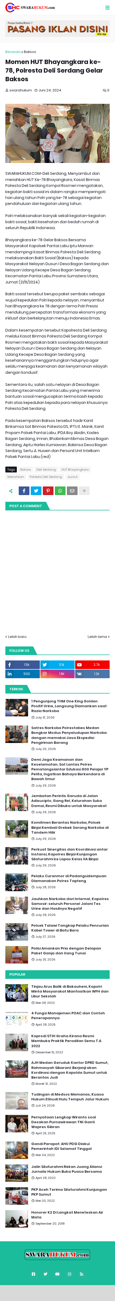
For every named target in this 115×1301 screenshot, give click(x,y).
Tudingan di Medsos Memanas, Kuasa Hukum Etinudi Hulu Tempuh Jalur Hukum (70, 1097)
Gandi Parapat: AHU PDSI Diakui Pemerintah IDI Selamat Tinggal (61, 1146)
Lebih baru (17, 636)
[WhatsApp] (60, 490)
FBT (89, 1291)
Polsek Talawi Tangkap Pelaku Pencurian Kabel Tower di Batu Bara (70, 928)
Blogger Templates (61, 1291)
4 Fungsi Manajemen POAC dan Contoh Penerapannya (68, 1016)
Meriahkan (15, 477)
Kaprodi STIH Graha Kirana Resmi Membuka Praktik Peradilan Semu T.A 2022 (66, 1041)
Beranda (13, 51)
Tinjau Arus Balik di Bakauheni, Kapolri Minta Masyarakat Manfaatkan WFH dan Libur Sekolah (70, 991)
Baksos (30, 51)
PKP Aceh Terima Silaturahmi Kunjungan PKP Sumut (69, 1192)
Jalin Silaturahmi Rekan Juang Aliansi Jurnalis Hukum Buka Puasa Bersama (66, 1169)
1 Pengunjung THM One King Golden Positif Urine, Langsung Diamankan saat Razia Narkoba (69, 706)
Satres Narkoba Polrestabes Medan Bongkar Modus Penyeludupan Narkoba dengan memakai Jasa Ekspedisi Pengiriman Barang (69, 735)
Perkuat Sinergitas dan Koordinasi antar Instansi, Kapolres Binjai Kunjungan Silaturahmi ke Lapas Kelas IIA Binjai (69, 854)
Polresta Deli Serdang (46, 477)
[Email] (72, 490)
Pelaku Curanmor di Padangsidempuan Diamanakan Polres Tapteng (68, 878)
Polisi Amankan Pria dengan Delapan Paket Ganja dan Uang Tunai (66, 951)
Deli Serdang (46, 469)
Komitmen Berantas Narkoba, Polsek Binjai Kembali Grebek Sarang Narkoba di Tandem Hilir (70, 827)
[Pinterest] (48, 490)
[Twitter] (36, 490)
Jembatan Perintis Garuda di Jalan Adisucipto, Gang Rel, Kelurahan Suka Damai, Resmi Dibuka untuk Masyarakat (69, 801)
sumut (73, 477)
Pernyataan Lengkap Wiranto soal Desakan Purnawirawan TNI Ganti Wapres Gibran (63, 1122)
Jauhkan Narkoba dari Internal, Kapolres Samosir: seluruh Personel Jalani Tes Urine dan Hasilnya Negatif (70, 904)
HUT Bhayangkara (75, 469)
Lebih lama (97, 636)
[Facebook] (24, 490)
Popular (17, 974)
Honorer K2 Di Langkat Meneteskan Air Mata (67, 1215)
